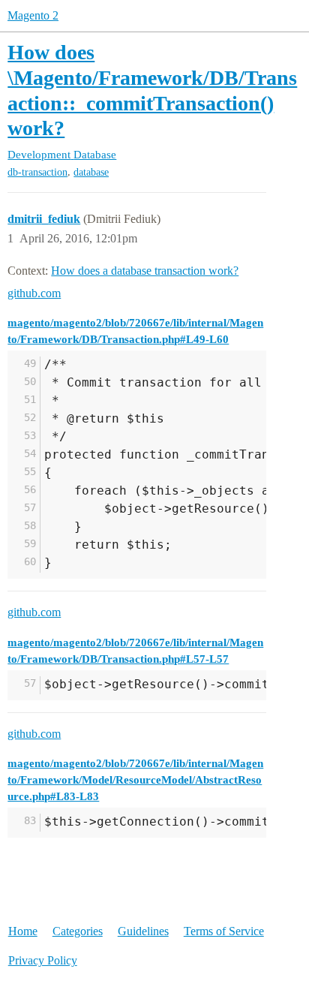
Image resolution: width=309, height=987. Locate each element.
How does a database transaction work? (144, 270)
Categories (77, 931)
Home (23, 931)
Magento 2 (33, 15)
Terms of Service (224, 931)
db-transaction (38, 172)
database (91, 172)
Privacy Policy (42, 960)
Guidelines (143, 931)
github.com (34, 293)
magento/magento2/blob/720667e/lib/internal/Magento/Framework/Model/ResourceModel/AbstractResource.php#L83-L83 (135, 779)
